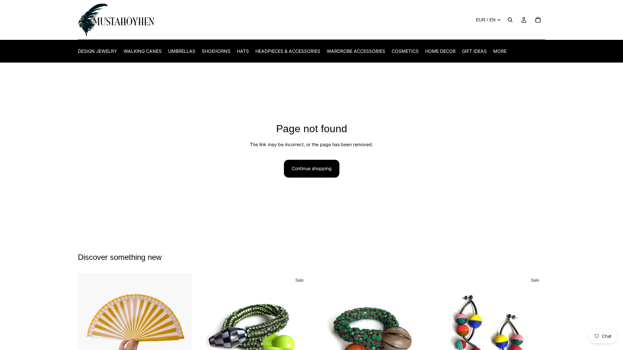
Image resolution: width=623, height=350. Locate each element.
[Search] (510, 20)
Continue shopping (312, 168)
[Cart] (538, 20)
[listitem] (500, 51)
